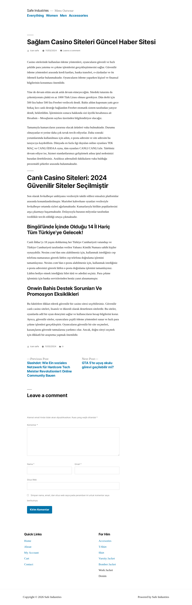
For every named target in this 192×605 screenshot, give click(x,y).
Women (52, 15)
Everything (35, 15)
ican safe (34, 50)
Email (78, 464)
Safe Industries (38, 10)
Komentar (32, 425)
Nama (30, 464)
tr (63, 346)
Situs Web (32, 479)
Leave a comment (71, 50)
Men (63, 15)
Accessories (78, 15)
